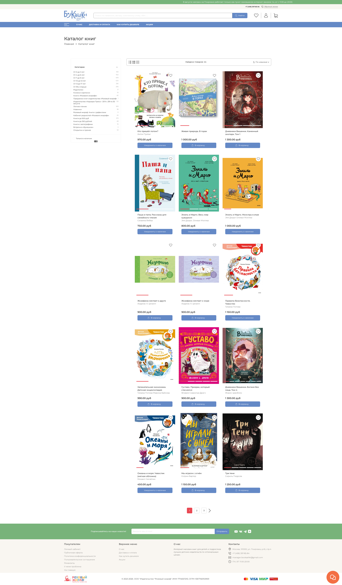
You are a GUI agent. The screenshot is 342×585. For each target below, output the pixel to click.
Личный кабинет (72, 549)
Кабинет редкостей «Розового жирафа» (91, 115)
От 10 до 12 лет (79, 81)
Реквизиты (69, 563)
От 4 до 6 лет (79, 75)
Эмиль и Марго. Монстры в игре (242, 215)
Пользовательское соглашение (79, 559)
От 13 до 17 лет (79, 84)
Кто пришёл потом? (147, 131)
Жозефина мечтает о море (195, 301)
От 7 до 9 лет (78, 78)
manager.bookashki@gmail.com (247, 557)
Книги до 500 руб (81, 118)
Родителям (78, 90)
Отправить (222, 531)
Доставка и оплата (99, 25)
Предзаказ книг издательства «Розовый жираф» (95, 99)
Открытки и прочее (82, 130)
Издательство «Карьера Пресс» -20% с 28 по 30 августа (94, 103)
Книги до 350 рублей (82, 121)
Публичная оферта (73, 552)
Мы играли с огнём (191, 473)
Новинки (77, 109)
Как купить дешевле (128, 25)
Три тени (229, 473)
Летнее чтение (80, 107)
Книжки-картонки (81, 93)
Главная (69, 43)
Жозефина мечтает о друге (151, 301)
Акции (149, 25)
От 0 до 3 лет (78, 72)
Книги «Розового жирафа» (85, 96)
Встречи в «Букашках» (83, 127)
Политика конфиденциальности (80, 556)
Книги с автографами (83, 124)
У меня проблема (72, 566)
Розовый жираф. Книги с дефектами (89, 112)
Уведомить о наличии (155, 145)
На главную (69, 570)
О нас (79, 25)
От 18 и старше (79, 87)
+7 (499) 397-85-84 (252, 7)
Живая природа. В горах (194, 131)
